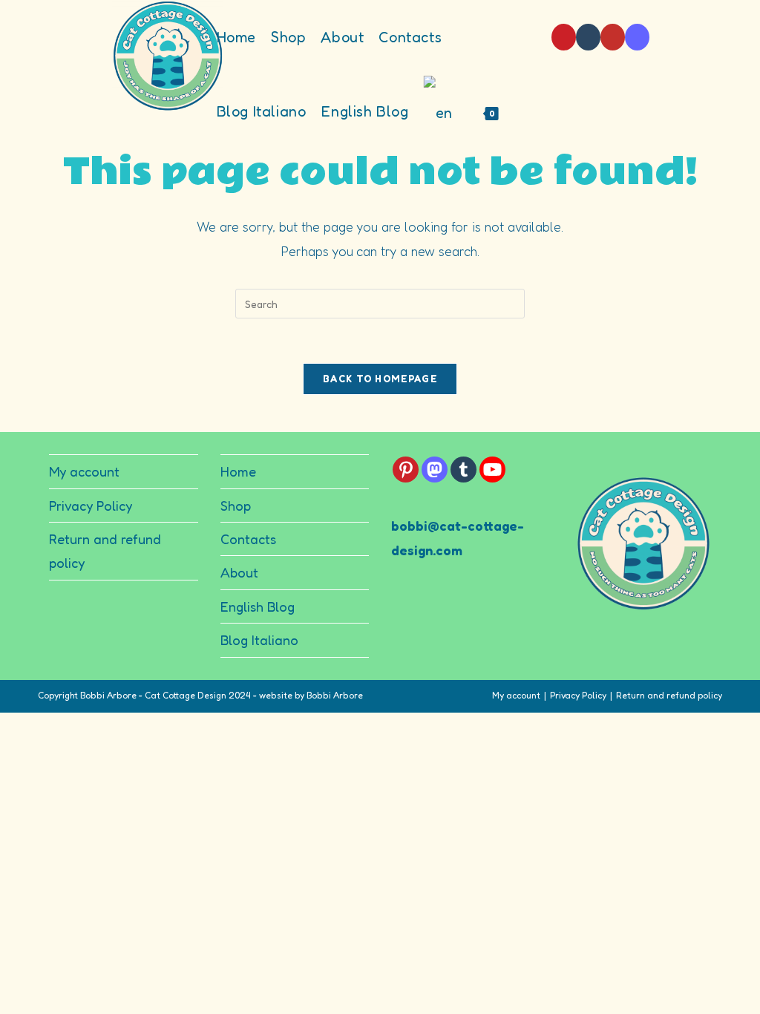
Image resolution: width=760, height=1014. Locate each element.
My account (84, 471)
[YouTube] (612, 37)
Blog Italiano (259, 640)
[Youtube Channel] (492, 470)
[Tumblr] (588, 37)
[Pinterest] (563, 37)
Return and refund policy (669, 695)
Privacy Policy (90, 505)
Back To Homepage (380, 379)
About (239, 572)
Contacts (248, 539)
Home (238, 471)
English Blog (257, 606)
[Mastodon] (637, 37)
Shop (235, 505)
